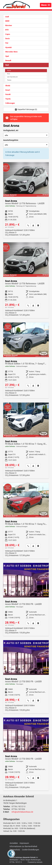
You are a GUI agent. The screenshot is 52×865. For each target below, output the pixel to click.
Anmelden (14, 843)
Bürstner (8, 25)
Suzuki (8, 94)
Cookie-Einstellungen (30, 850)
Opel (7, 56)
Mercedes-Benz (11, 52)
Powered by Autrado (35, 862)
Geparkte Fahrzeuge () (27, 109)
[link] (28, 225)
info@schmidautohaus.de (22, 812)
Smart (7, 90)
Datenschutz (15, 850)
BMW (7, 21)
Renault (8, 60)
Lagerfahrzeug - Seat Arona (26, 599)
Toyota (8, 99)
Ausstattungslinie (10, 140)
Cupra (7, 34)
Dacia (7, 38)
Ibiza (8, 73)
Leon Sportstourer (12, 77)
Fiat (6, 43)
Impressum (24, 843)
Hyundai (8, 47)
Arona (9, 70)
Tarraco (9, 80)
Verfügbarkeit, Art (10, 130)
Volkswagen (10, 103)
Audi (7, 17)
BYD (7, 30)
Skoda (7, 86)
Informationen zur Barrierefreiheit (23, 846)
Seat (7, 65)
